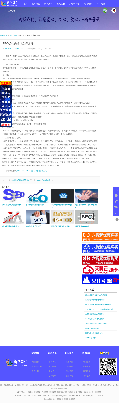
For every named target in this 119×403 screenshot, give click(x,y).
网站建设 (88, 3)
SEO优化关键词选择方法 (17, 43)
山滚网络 (65, 399)
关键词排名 (74, 3)
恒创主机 (86, 361)
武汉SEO (71, 392)
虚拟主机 (35, 371)
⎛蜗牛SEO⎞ (20, 170)
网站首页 (3, 35)
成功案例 (48, 3)
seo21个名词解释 (43, 180)
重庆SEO (79, 392)
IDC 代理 (100, 3)
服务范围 (36, 3)
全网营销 (52, 375)
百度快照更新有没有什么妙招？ (96, 323)
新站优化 (52, 371)
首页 (25, 3)
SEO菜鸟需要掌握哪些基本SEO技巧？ (98, 304)
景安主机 (86, 366)
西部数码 (86, 371)
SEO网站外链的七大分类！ (94, 319)
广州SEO (45, 392)
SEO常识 (13, 35)
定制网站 (69, 375)
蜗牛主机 (86, 375)
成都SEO (98, 392)
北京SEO (37, 392)
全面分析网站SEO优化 (21, 180)
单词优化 (52, 361)
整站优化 (61, 3)
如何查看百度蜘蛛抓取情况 (94, 314)
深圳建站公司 (37, 366)
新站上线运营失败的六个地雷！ (96, 295)
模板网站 (69, 361)
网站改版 (69, 371)
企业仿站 (69, 366)
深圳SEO (52, 392)
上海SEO (29, 392)
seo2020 (20, 48)
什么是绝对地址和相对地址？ (95, 299)
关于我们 (12, 10)
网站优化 (35, 361)
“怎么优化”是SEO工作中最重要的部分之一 (100, 309)
